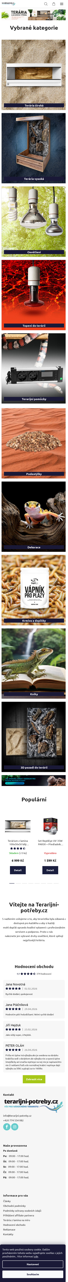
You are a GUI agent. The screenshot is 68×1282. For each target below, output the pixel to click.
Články (7, 1176)
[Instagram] (14, 1102)
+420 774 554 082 (13, 1095)
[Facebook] (6, 1102)
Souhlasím (33, 1274)
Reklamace (9, 1204)
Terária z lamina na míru (16, 1195)
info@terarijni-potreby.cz (17, 1090)
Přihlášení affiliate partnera (18, 1190)
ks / (33, 1232)
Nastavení (33, 1264)
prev (3, 804)
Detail (18, 846)
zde (36, 1256)
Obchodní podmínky (14, 1181)
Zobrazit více (33, 1055)
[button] (10, 14)
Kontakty (8, 1209)
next (62, 804)
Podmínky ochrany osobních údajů (22, 1185)
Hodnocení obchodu (32, 942)
